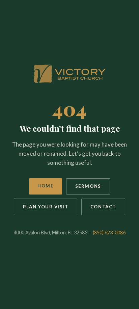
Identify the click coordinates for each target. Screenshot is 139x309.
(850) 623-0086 (109, 232)
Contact (103, 206)
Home (45, 185)
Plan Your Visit (45, 206)
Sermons (88, 186)
